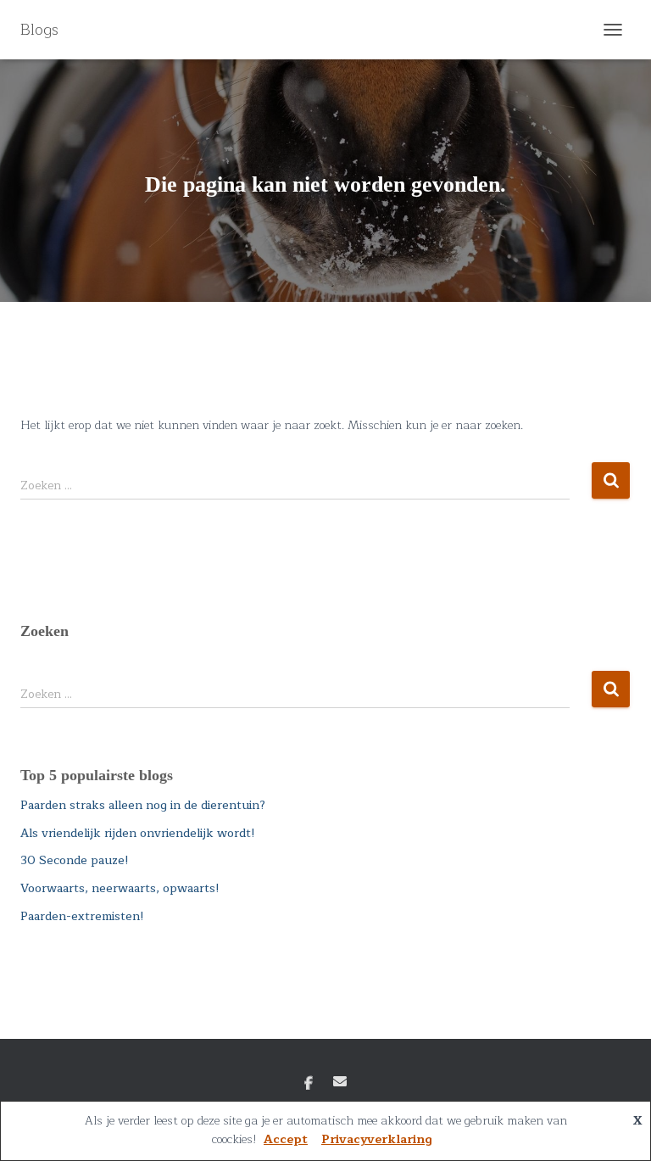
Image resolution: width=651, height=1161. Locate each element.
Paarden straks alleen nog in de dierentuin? (142, 805)
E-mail (340, 1081)
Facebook (308, 1083)
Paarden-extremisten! (82, 916)
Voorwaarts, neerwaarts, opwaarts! (120, 888)
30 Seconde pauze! (74, 860)
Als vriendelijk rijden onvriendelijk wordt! (137, 833)
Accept (286, 1139)
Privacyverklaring (376, 1139)
